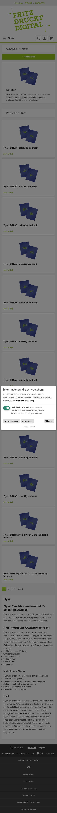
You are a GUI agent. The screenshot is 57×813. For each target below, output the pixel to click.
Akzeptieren (27, 421)
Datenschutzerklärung (24, 400)
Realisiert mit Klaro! (28, 426)
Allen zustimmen (11, 421)
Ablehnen (49, 421)
